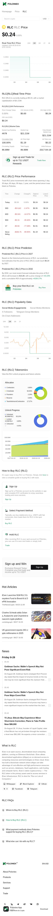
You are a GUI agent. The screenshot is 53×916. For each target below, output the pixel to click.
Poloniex (11, 4)
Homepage (7, 11)
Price (17, 11)
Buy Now (42, 287)
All (49, 43)
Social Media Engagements (14, 308)
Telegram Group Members (27, 312)
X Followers (7, 312)
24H (28, 43)
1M (39, 43)
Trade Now (41, 160)
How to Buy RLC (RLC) (16, 820)
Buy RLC (8, 523)
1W (34, 43)
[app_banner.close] (49, 906)
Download (44, 909)
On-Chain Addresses (11, 316)
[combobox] (21, 18)
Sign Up (8, 499)
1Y (44, 43)
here (44, 475)
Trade (7, 545)
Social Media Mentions (40, 308)
